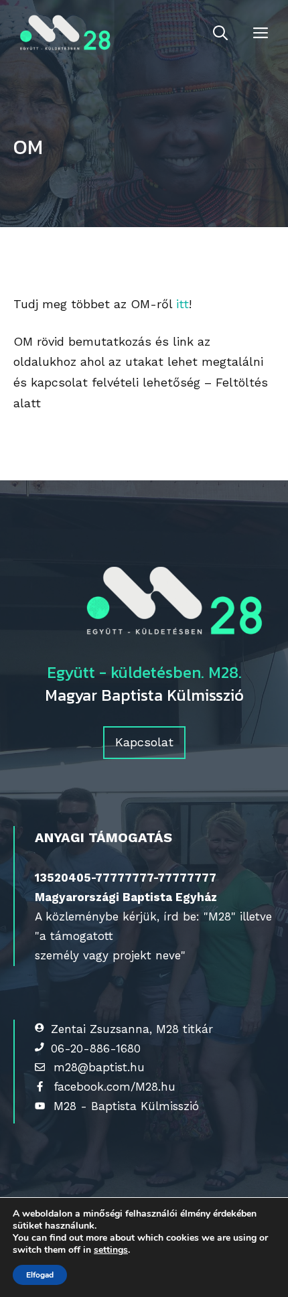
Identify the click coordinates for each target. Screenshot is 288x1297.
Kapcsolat (144, 742)
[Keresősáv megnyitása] (220, 33)
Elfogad (40, 1275)
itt (182, 304)
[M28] (63, 33)
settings (111, 1250)
